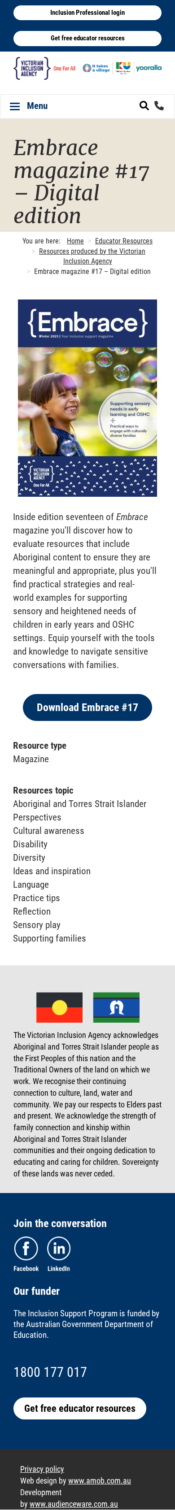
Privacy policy (42, 1469)
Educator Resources (124, 241)
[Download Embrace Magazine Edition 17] (87, 398)
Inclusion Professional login (87, 13)
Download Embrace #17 (87, 707)
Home (75, 241)
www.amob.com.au (99, 1480)
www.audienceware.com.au (74, 1504)
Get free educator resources (88, 38)
